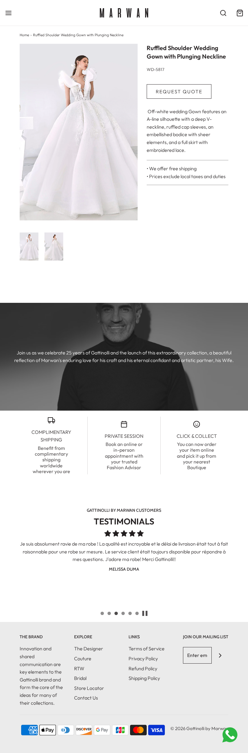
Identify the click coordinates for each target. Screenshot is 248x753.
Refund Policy (143, 668)
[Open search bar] (223, 13)
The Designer (88, 649)
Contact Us (86, 698)
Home (24, 35)
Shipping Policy (144, 678)
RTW (79, 668)
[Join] (220, 655)
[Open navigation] (8, 13)
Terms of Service (147, 649)
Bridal (80, 678)
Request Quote (179, 91)
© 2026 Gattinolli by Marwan (199, 728)
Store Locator (89, 688)
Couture (82, 658)
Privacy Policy (143, 658)
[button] (29, 246)
